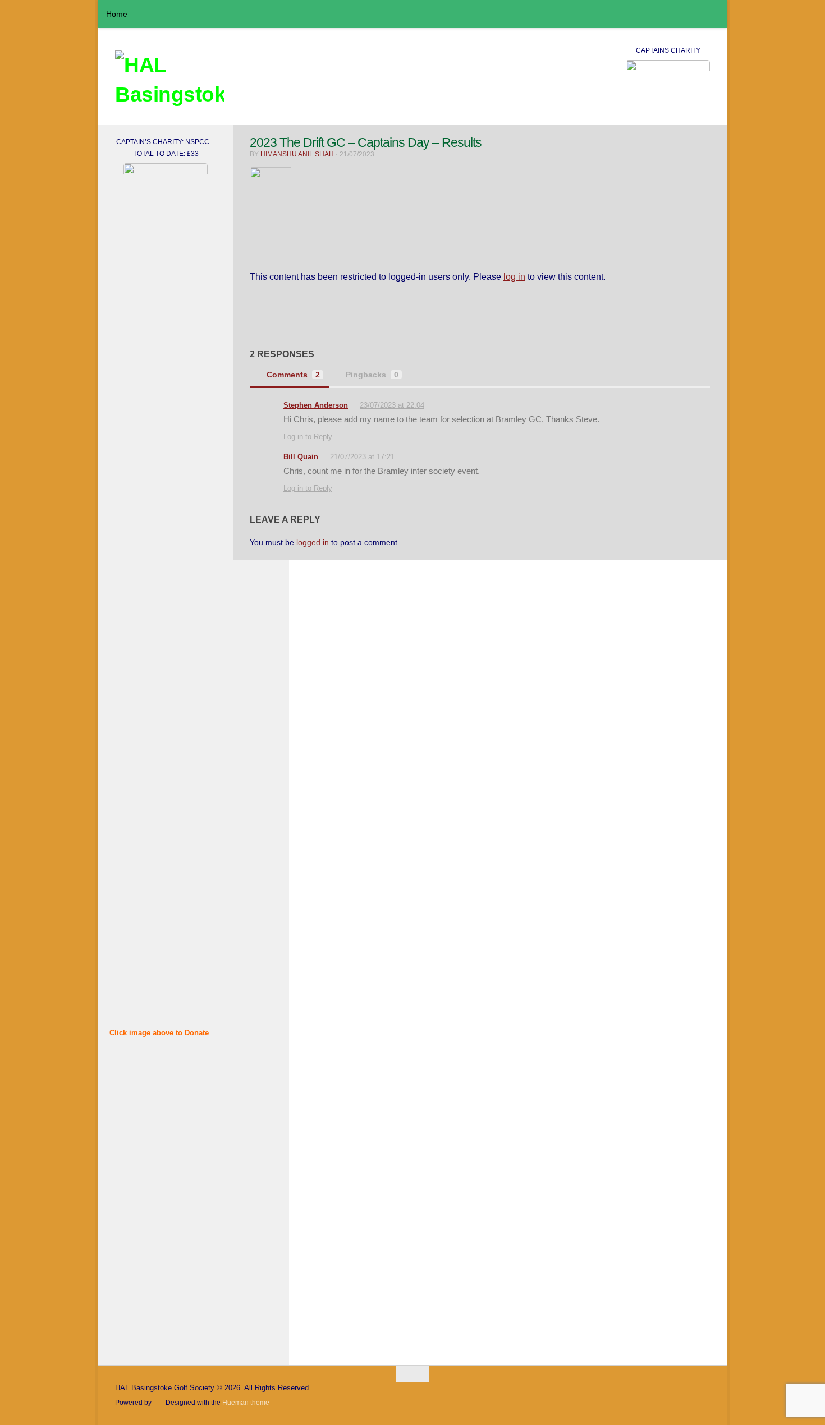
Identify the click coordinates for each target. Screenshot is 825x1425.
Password (129, 1123)
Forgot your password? (165, 1297)
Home (116, 14)
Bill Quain (300, 457)
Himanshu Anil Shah (297, 154)
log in (514, 277)
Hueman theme (245, 1402)
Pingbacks (372, 374)
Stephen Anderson (315, 405)
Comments (293, 374)
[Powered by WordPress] (156, 1403)
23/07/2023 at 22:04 (392, 405)
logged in (312, 542)
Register (195, 1264)
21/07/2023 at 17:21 (362, 457)
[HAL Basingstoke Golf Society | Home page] (169, 81)
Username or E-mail (148, 1075)
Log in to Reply (307, 436)
